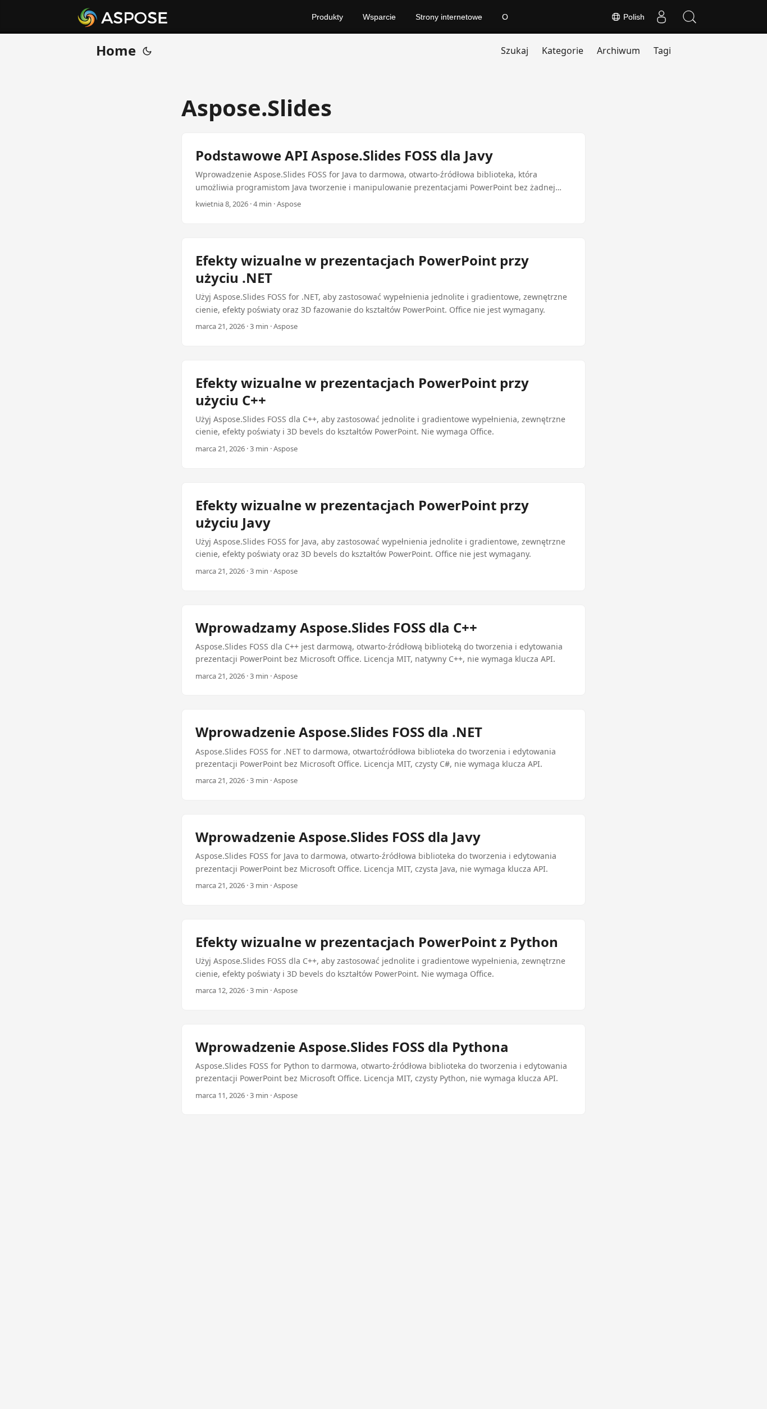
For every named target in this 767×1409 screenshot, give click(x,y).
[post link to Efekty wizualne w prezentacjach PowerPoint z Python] (383, 964)
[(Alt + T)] (147, 50)
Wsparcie (379, 16)
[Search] (689, 17)
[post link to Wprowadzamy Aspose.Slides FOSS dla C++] (383, 650)
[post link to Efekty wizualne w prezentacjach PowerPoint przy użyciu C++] (383, 414)
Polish (633, 16)
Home (116, 50)
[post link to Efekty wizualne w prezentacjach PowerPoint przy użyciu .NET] (383, 292)
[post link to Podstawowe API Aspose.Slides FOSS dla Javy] (383, 178)
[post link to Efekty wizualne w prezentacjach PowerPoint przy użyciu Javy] (383, 537)
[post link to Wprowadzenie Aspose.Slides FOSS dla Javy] (383, 860)
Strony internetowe (449, 16)
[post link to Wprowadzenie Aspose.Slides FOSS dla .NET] (383, 755)
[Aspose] (123, 17)
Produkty (327, 16)
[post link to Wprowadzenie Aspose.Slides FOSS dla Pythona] (383, 1069)
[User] (661, 17)
